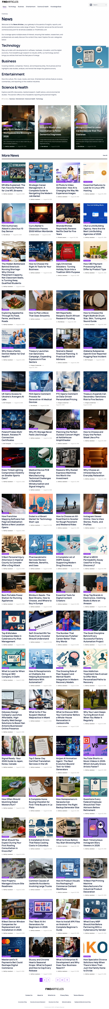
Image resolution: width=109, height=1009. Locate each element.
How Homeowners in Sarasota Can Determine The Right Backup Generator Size (67, 803)
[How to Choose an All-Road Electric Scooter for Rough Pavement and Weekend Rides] (68, 504)
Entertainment (20, 99)
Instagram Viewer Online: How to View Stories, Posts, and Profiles (93, 520)
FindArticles (5, 14)
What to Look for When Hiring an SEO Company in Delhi (13, 674)
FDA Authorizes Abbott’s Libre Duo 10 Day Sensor (12, 228)
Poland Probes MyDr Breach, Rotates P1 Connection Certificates (12, 436)
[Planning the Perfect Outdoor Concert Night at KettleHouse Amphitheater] (68, 419)
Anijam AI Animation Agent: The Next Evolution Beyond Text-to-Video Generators (66, 764)
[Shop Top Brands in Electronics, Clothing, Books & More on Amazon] (95, 583)
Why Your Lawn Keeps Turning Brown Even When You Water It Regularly (94, 716)
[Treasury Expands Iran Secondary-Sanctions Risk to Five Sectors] (95, 381)
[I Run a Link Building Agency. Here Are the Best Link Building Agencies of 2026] (95, 213)
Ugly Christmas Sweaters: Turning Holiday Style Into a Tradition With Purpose (68, 268)
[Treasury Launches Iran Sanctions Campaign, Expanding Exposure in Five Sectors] (41, 338)
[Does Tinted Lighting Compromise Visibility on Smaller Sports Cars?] (14, 457)
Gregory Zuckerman (36, 365)
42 (62, 980)
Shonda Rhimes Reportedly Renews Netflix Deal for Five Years (66, 230)
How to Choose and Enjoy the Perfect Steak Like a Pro (93, 434)
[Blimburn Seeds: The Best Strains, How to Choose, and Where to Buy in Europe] (41, 583)
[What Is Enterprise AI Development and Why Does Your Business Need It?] (68, 947)
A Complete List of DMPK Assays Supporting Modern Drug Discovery (66, 561)
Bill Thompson (89, 360)
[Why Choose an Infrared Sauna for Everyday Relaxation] (95, 457)
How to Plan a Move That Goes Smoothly (39, 314)
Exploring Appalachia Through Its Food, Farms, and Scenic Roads (12, 317)
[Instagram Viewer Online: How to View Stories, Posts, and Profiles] (95, 504)
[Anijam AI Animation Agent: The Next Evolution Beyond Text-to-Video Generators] (68, 746)
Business (12, 99)
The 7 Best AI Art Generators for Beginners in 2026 (38, 924)
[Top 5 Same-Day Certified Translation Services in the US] (41, 746)
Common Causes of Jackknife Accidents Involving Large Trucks (40, 883)
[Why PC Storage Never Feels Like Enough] (41, 419)
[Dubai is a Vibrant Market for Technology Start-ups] (41, 504)
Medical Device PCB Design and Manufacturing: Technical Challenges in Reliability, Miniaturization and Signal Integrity (40, 478)
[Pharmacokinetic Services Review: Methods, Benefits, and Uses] (41, 545)
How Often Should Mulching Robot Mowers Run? (11, 802)
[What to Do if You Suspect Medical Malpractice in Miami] (41, 699)
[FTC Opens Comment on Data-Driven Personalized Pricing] (68, 381)
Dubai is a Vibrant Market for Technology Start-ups (40, 519)
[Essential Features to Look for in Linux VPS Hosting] (95, 173)
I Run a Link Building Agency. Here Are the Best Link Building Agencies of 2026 (94, 230)
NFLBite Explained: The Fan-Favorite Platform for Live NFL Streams (13, 188)
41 (58, 980)
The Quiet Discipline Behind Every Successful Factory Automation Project (93, 637)
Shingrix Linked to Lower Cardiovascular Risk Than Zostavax (89, 131)
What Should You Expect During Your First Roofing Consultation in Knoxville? (11, 845)
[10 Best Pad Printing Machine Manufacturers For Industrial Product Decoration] (95, 868)
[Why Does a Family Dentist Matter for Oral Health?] (14, 338)
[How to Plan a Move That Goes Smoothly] (41, 300)
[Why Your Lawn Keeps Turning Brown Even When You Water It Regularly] (95, 699)
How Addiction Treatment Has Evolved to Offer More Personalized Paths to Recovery (95, 677)
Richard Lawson (35, 234)
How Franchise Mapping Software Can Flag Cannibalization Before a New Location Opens (13, 522)
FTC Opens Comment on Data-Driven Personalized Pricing (67, 396)
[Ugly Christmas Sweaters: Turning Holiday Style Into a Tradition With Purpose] (68, 251)
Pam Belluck (44, 146)
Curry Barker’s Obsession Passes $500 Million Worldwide (41, 228)
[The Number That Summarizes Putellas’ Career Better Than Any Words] (68, 621)
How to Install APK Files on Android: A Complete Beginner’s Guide (68, 925)
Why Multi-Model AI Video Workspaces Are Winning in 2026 (17, 133)
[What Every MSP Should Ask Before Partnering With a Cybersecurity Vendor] (95, 909)
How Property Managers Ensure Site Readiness (13, 883)
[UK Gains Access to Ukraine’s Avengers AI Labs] (14, 381)
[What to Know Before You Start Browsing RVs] (68, 827)
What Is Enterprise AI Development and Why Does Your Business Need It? (67, 963)
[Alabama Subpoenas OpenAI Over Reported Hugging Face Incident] (95, 338)
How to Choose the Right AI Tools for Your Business (40, 266)
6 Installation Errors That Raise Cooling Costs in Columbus (39, 842)
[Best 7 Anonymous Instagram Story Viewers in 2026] (95, 827)
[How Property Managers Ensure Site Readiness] (14, 868)
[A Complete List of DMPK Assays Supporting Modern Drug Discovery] (68, 545)
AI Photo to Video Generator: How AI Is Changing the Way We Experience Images (67, 189)
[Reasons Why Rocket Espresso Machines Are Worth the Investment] (68, 457)
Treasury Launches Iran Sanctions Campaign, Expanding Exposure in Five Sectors (40, 356)
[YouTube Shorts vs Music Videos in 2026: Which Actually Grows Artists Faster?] (95, 746)
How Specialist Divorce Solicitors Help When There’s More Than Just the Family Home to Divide (95, 965)
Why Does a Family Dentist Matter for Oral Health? (13, 353)
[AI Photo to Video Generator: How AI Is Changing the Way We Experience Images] (68, 173)
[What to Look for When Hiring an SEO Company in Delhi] (14, 659)
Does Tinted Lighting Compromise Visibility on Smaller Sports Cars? (13, 474)
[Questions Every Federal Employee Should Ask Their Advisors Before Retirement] (95, 787)
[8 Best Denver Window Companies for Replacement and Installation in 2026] (14, 909)
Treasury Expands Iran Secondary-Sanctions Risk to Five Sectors (94, 396)
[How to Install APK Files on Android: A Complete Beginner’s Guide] (68, 909)
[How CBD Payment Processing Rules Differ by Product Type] (95, 251)
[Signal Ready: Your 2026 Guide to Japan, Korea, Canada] (14, 746)
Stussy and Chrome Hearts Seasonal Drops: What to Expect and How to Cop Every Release (40, 965)
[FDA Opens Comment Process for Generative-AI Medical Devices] (41, 381)
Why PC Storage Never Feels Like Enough (40, 433)
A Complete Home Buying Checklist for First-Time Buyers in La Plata (40, 803)
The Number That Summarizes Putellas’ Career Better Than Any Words (67, 637)
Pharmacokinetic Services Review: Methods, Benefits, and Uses (39, 561)
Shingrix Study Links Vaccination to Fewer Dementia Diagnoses (50, 131)
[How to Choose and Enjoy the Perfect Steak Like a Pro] (95, 419)
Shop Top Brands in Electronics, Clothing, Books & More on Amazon (94, 599)
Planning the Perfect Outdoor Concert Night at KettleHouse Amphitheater (68, 436)
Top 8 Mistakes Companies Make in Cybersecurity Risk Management (11, 637)
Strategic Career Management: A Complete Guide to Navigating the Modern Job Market (40, 190)
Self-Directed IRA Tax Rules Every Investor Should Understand (40, 636)
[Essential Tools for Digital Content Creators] (68, 583)
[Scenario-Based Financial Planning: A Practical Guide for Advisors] (68, 338)
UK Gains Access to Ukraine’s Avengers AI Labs (13, 396)
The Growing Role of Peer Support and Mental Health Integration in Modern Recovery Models (67, 677)
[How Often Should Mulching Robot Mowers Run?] (14, 787)
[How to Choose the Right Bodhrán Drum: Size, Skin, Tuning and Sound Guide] (95, 300)
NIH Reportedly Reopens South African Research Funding (68, 315)
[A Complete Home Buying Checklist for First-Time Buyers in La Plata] (41, 787)
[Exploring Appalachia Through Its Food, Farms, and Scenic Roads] (14, 300)
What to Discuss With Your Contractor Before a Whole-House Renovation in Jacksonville (68, 717)
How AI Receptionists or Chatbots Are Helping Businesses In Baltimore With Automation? (40, 677)
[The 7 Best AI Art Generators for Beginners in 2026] (41, 909)
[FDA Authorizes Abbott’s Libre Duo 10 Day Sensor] (14, 213)
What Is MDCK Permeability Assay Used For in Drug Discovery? (93, 561)
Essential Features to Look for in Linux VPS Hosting (94, 188)
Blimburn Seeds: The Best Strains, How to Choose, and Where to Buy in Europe (40, 599)
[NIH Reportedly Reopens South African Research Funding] (68, 300)
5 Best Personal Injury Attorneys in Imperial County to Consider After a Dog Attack (13, 561)
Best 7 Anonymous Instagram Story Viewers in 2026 (93, 842)
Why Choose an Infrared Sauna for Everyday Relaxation (93, 472)
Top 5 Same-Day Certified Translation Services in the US (39, 761)
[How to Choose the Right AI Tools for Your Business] (41, 251)
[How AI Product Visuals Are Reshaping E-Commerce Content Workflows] (68, 868)
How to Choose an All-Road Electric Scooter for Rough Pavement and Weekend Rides (67, 520)
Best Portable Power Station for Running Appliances (12, 598)
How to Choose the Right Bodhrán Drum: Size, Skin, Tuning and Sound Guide (94, 317)
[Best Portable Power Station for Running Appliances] (14, 583)
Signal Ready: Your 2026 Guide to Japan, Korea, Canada (12, 761)
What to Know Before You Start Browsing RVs (68, 841)
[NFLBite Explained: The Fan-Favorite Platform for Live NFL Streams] (14, 173)
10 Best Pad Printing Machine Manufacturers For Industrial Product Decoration (93, 886)
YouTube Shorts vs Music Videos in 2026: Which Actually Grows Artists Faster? (94, 762)
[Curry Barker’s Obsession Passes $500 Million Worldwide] (41, 213)
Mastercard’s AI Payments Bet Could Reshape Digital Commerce (12, 963)
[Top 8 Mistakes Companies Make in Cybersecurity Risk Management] (14, 621)
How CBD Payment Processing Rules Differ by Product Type (94, 266)
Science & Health (30, 99)
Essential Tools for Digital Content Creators (65, 598)
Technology (39, 99)
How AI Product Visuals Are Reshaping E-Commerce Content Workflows (68, 884)
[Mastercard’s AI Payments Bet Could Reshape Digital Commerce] (14, 947)
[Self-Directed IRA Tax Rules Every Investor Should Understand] (41, 621)
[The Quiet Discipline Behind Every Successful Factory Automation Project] (95, 621)
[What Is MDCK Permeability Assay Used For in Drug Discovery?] (95, 545)
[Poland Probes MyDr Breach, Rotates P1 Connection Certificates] (14, 419)
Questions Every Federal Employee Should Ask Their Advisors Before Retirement (92, 805)
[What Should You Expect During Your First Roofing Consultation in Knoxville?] (14, 827)
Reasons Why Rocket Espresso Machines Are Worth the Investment (67, 474)
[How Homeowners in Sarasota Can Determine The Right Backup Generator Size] (68, 787)
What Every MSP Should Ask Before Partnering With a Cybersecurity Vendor (94, 925)
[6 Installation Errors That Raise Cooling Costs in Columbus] (41, 827)
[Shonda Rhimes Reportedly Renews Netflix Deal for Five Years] (68, 213)
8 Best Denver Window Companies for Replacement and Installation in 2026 (13, 925)
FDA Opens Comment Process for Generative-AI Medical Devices (40, 398)
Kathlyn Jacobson (10, 146)
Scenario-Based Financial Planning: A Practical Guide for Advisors (67, 355)
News (31, 877)
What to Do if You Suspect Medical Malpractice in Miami (39, 715)
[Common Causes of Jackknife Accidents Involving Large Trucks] (41, 868)
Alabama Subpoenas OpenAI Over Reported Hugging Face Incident (94, 353)
